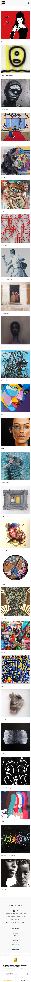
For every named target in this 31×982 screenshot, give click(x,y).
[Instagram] (17, 911)
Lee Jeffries (4, 889)
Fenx (2, 821)
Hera (2, 211)
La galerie (15, 940)
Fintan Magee (5, 482)
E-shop (15, 942)
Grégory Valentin (6, 245)
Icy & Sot (3, 754)
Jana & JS (4, 584)
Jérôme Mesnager (6, 788)
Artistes (15, 933)
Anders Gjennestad (6, 279)
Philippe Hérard (5, 313)
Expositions (15, 935)
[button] (28, 3)
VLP (2, 686)
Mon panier (15, 944)
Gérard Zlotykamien (7, 76)
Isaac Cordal (4, 516)
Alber (2, 415)
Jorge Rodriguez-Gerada (8, 720)
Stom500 (4, 550)
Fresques (15, 938)
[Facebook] (14, 911)
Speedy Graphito (6, 381)
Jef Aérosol (4, 109)
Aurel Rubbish (5, 618)
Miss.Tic (3, 42)
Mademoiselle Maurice (8, 855)
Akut (2, 448)
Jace (2, 143)
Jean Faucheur (5, 347)
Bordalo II (4, 177)
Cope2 (3, 652)
